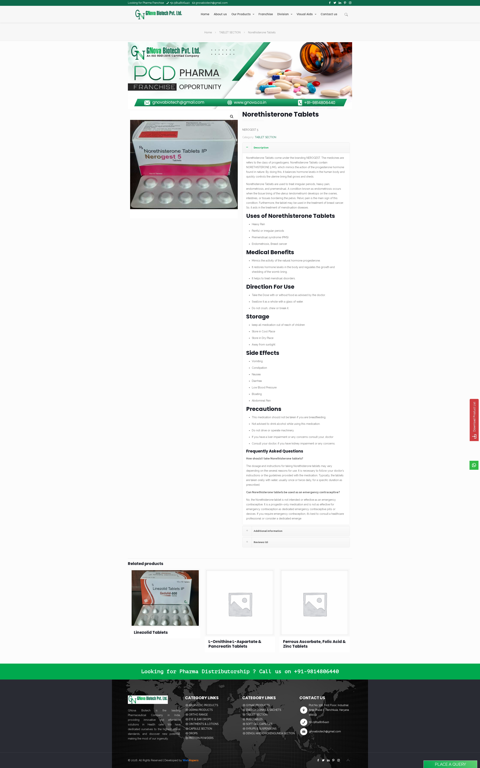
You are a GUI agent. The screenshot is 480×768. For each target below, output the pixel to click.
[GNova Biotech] (159, 14)
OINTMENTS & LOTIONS (203, 723)
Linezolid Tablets (151, 632)
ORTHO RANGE (198, 714)
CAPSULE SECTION (200, 728)
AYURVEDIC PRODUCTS (203, 705)
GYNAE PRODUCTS (258, 705)
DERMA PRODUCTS (201, 709)
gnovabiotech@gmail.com (212, 2)
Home (208, 32)
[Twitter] (335, 2)
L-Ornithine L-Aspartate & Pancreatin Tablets (234, 644)
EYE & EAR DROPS (200, 719)
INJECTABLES (254, 719)
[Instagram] (350, 2)
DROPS (193, 733)
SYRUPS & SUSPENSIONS (261, 728)
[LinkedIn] (340, 2)
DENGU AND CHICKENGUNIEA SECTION (270, 733)
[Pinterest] (345, 2)
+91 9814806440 (180, 2)
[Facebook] (330, 2)
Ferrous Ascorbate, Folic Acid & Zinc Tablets (314, 644)
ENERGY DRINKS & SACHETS (263, 709)
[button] (231, 116)
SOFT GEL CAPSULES (259, 723)
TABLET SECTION (230, 32)
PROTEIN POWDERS (201, 738)
